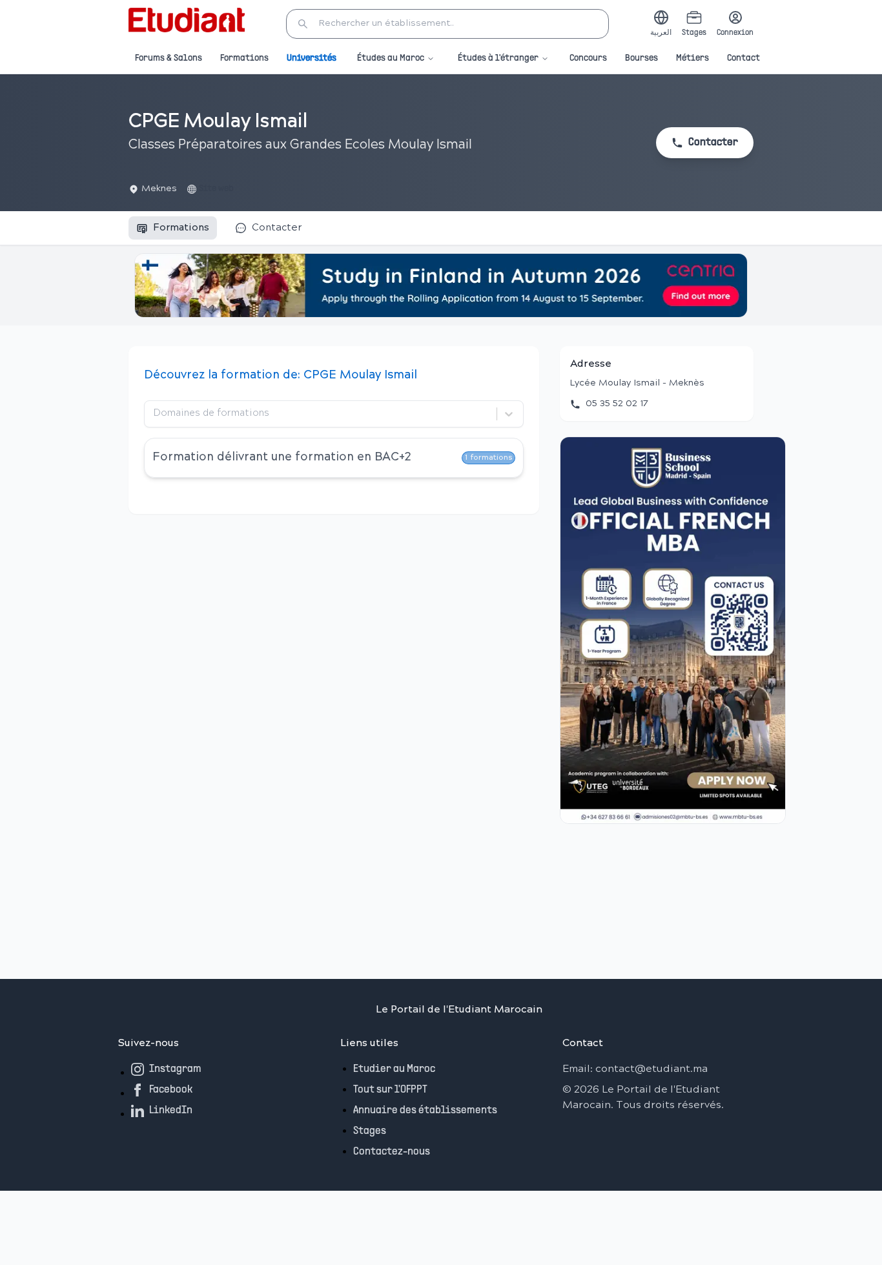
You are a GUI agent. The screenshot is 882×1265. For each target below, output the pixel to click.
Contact (743, 58)
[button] (447, 24)
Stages (369, 1131)
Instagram (175, 1069)
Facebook (170, 1090)
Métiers (692, 58)
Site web (216, 189)
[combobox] (155, 413)
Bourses (641, 58)
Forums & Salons (168, 58)
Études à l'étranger (498, 58)
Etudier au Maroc (394, 1069)
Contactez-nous (391, 1152)
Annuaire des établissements (425, 1110)
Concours (588, 58)
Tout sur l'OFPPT (390, 1090)
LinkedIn (170, 1110)
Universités (311, 58)
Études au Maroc (390, 58)
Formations (244, 58)
